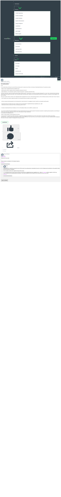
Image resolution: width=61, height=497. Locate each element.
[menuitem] (32, 4)
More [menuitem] (16, 59)
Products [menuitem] (16, 9)
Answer (19, 139)
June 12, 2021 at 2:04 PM (5, 82)
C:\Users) (44, 172)
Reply (11, 175)
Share (18, 147)
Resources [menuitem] (17, 40)
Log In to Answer (4, 180)
